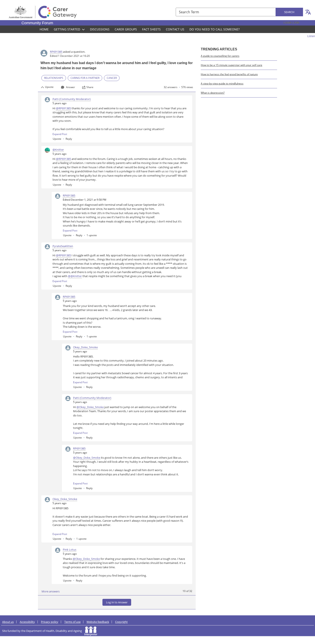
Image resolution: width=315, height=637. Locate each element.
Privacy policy (49, 622)
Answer (70, 87)
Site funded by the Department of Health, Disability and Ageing (43, 631)
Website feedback (98, 622)
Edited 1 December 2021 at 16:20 (70, 56)
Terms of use (72, 622)
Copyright (121, 622)
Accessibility (27, 622)
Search (289, 12)
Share (89, 87)
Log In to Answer (117, 602)
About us (8, 622)
